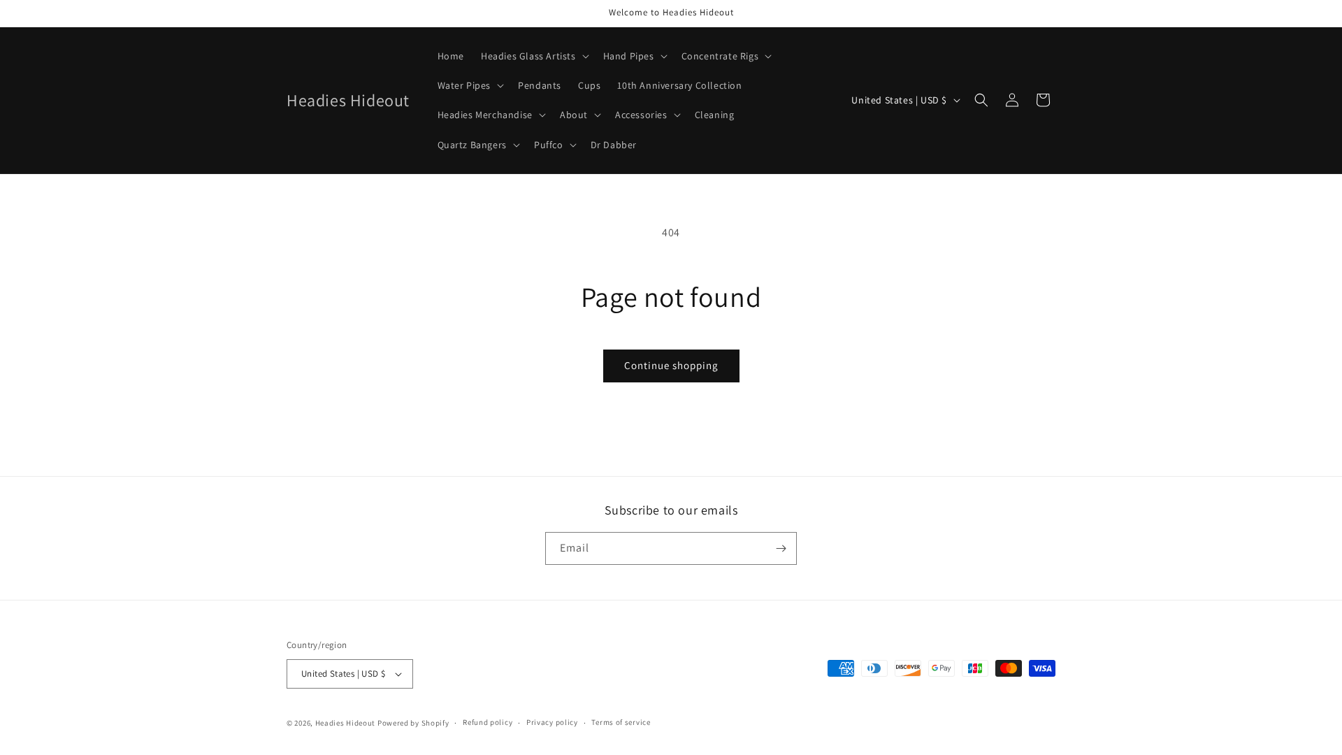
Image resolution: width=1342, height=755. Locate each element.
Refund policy (487, 722)
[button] (533, 56)
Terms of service (620, 722)
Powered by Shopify (413, 723)
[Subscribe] (780, 548)
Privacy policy (552, 722)
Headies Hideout (345, 723)
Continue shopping (671, 365)
